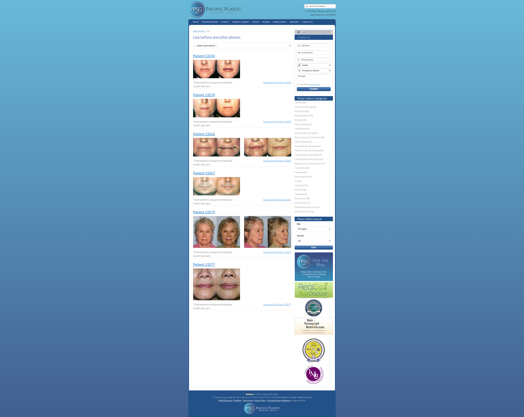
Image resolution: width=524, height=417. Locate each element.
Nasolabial (299, 185)
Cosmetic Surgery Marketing (278, 400)
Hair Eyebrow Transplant (306, 146)
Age (299, 223)
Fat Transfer (300, 168)
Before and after (199, 31)
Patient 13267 (204, 173)
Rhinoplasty (300, 198)
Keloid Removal (302, 176)
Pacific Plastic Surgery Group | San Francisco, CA (225, 9)
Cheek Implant (301, 124)
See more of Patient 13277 (277, 304)
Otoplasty (299, 194)
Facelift (298, 102)
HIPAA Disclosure (226, 400)
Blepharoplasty (302, 115)
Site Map (237, 400)
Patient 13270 (204, 212)
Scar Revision (301, 202)
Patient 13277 (204, 264)
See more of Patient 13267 (277, 199)
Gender (300, 235)
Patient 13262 (204, 134)
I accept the (310, 84)
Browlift (298, 120)
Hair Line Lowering (303, 106)
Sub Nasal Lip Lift (303, 211)
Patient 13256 (204, 56)
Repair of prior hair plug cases (308, 163)
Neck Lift (299, 189)
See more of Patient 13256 (277, 82)
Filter (313, 247)
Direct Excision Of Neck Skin (308, 137)
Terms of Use (314, 84)
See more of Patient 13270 (277, 252)
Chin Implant (300, 128)
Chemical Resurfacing (304, 133)
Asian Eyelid (300, 111)
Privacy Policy (260, 400)
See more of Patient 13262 (277, 160)
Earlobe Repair (302, 141)
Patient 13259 (204, 95)
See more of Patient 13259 (277, 121)
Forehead (299, 172)
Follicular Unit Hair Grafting (307, 150)
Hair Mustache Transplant (307, 154)
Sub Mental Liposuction (305, 207)
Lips (296, 181)
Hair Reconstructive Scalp (307, 159)
